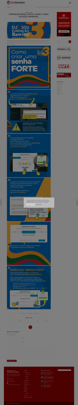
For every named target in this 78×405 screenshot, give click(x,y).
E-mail (23, 341)
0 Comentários (29, 313)
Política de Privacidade (28, 397)
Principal (25, 370)
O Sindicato (26, 372)
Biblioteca (26, 387)
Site (22, 345)
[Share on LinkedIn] (37, 321)
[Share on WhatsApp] (28, 321)
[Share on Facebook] (11, 321)
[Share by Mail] (46, 321)
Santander (59, 93)
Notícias (9, 7)
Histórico (27, 376)
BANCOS (58, 84)
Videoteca (26, 389)
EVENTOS (58, 90)
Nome (23, 337)
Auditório (25, 385)
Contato (25, 395)
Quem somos (27, 374)
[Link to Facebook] (70, 403)
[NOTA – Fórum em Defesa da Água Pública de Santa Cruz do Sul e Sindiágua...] (1, 202)
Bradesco (58, 87)
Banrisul (27, 12)
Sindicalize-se (26, 380)
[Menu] (69, 2)
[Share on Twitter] (20, 321)
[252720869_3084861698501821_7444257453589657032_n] (29, 30)
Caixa (58, 88)
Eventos (26, 393)
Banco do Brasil (60, 83)
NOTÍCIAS (30, 12)
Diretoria (27, 378)
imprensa (37, 313)
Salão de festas (27, 384)
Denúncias (26, 382)
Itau (57, 91)
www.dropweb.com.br (16, 403)
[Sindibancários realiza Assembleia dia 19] (77, 202)
